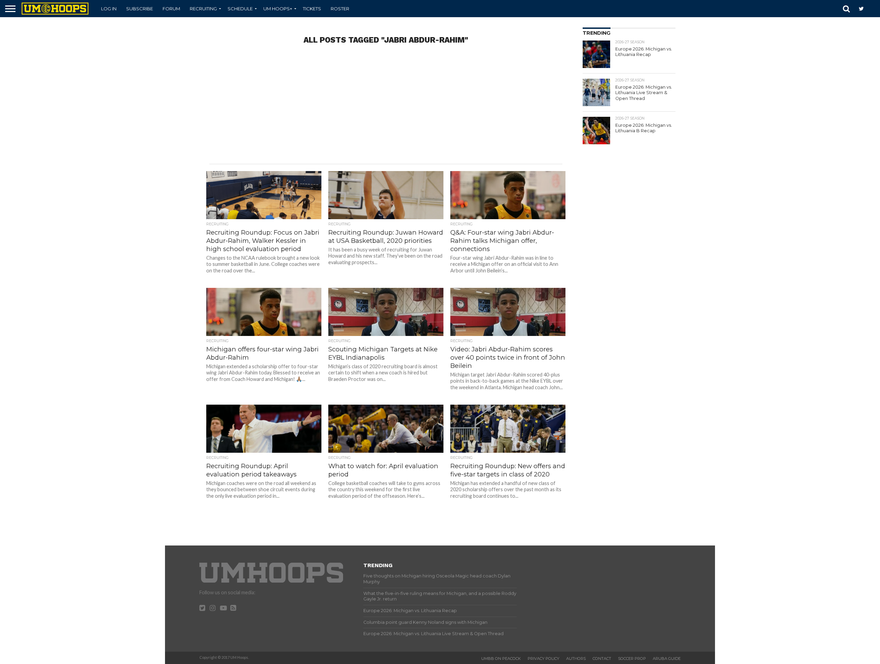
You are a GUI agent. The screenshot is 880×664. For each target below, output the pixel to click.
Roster (340, 8)
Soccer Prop (632, 658)
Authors (576, 658)
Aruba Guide (667, 658)
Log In (109, 8)
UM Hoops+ (277, 8)
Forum (171, 8)
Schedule (240, 8)
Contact (602, 658)
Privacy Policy (543, 658)
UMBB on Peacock (501, 658)
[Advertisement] (385, 109)
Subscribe (139, 8)
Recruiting (203, 8)
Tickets (312, 8)
